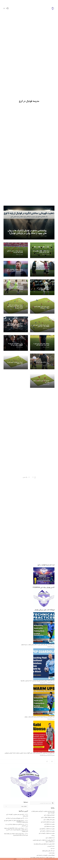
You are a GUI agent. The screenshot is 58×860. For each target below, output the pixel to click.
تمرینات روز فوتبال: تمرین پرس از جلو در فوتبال (15, 362)
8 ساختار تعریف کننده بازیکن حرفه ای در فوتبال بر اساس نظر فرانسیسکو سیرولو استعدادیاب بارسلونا (41, 269)
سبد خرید (52, 848)
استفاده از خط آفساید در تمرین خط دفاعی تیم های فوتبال (41, 251)
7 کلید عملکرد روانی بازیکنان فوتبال (42, 362)
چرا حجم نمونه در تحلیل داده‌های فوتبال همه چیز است (15, 251)
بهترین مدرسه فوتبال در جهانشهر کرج (47, 828)
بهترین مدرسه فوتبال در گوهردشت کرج (46, 833)
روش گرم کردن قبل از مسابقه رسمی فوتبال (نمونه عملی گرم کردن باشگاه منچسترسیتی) (16, 834)
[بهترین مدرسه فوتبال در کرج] (52, 8)
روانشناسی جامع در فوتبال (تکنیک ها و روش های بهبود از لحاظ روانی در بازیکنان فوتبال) (27, 232)
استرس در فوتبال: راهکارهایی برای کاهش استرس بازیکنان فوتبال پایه (15, 270)
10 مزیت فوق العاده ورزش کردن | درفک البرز (15, 818)
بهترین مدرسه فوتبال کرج (49, 824)
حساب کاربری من (51, 846)
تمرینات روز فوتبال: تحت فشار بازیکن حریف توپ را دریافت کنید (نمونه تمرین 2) (15, 306)
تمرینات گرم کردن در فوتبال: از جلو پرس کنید (41, 381)
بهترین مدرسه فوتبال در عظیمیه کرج (47, 831)
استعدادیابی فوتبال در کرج (49, 815)
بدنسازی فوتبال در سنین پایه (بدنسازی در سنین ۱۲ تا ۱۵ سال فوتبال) (15, 288)
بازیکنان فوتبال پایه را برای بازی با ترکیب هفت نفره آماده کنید (41, 344)
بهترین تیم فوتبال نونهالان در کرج (47, 817)
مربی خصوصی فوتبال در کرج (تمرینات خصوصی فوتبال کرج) (42, 857)
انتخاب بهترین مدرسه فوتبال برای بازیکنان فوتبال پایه (44, 844)
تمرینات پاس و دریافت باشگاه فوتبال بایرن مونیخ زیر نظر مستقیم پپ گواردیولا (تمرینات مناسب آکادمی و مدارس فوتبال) (16, 829)
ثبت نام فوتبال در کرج (50, 838)
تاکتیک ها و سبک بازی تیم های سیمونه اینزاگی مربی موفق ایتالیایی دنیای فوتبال (15, 325)
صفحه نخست (51, 853)
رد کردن (15, 859)
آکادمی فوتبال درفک (48, 245)
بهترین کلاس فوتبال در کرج (49, 819)
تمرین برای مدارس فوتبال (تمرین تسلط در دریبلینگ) (41, 307)
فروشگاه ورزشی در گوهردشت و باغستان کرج (45, 855)
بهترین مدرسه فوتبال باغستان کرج (47, 822)
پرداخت (52, 835)
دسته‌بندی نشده (48, 208)
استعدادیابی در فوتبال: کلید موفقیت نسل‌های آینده (43, 288)
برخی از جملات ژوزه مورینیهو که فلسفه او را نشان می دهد (15, 344)
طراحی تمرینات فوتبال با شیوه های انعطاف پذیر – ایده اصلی (41, 325)
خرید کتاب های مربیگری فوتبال (48, 851)
